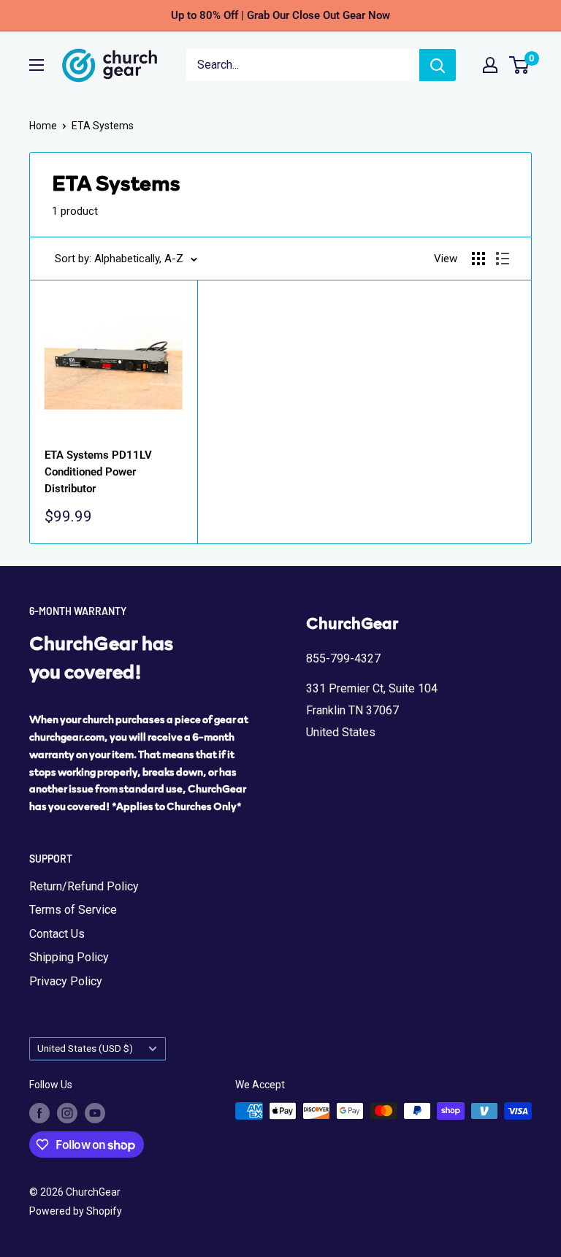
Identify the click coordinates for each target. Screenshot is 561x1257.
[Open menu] (36, 65)
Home (43, 125)
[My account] (490, 65)
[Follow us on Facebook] (39, 1112)
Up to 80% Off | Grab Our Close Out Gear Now (280, 15)
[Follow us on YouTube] (95, 1112)
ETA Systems (103, 125)
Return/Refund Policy (84, 886)
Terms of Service (73, 910)
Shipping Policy (69, 957)
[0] (520, 65)
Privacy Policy (65, 981)
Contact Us (57, 934)
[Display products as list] (502, 258)
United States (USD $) (85, 1048)
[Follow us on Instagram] (67, 1112)
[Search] (437, 65)
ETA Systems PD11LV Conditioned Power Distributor (98, 472)
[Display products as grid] (478, 258)
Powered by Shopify (75, 1211)
